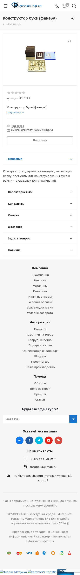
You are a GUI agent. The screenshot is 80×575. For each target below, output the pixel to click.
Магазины (40, 286)
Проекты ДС (40, 361)
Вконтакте (19, 440)
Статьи (40, 399)
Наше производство (40, 367)
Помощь (40, 329)
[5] (24, 93)
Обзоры (40, 383)
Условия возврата (40, 313)
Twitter (39, 440)
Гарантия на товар (40, 334)
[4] (20, 93)
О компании (40, 275)
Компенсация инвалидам (40, 351)
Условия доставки (40, 307)
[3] (16, 93)
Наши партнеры (40, 296)
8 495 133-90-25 (42, 459)
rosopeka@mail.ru (43, 467)
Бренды (40, 394)
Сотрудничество (40, 340)
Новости (40, 280)
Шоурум (40, 356)
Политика (40, 291)
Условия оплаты (40, 302)
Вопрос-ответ (40, 388)
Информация (40, 322)
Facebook (29, 440)
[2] (13, 93)
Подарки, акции (40, 345)
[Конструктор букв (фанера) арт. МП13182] (40, 57)
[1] (9, 93)
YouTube (49, 440)
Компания (40, 268)
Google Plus (58, 440)
